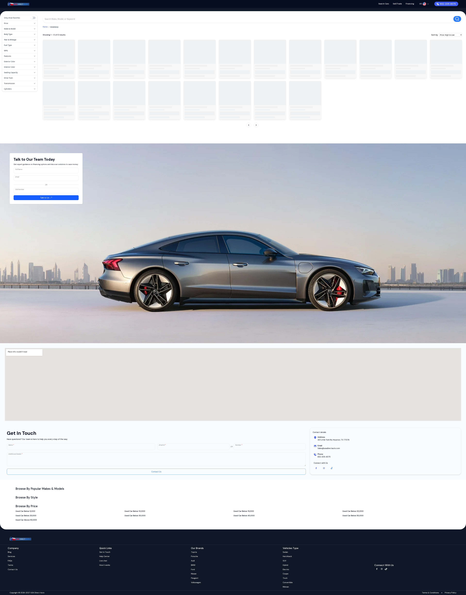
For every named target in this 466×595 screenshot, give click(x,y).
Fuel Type (8, 45)
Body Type (8, 34)
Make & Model (10, 29)
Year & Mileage (10, 39)
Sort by (434, 35)
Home (45, 27)
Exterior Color (9, 61)
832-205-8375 (448, 3)
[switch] (33, 18)
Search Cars (383, 4)
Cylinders (8, 89)
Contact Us (156, 471)
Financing (410, 4)
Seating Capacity (11, 72)
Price (6, 23)
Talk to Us (44, 197)
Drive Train (8, 78)
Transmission (9, 83)
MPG (6, 50)
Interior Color (9, 67)
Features (7, 56)
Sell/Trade (397, 4)
